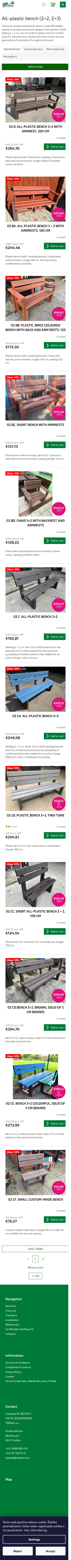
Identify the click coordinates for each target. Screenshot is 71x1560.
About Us (10, 1305)
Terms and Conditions (17, 1362)
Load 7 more (35, 1248)
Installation (12, 1319)
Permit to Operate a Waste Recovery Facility (30, 1380)
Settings (34, 1539)
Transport (11, 1315)
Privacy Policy (13, 1371)
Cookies (9, 1376)
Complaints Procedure (18, 1367)
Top (37, 1276)
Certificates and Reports (19, 1329)
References (12, 1324)
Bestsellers (10, 56)
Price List (10, 1310)
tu (45, 1530)
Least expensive (33, 48)
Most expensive (55, 48)
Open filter (35, 66)
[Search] (43, 4)
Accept (50, 1551)
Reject (17, 1551)
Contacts (10, 1333)
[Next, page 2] (35, 1259)
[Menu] (62, 4)
